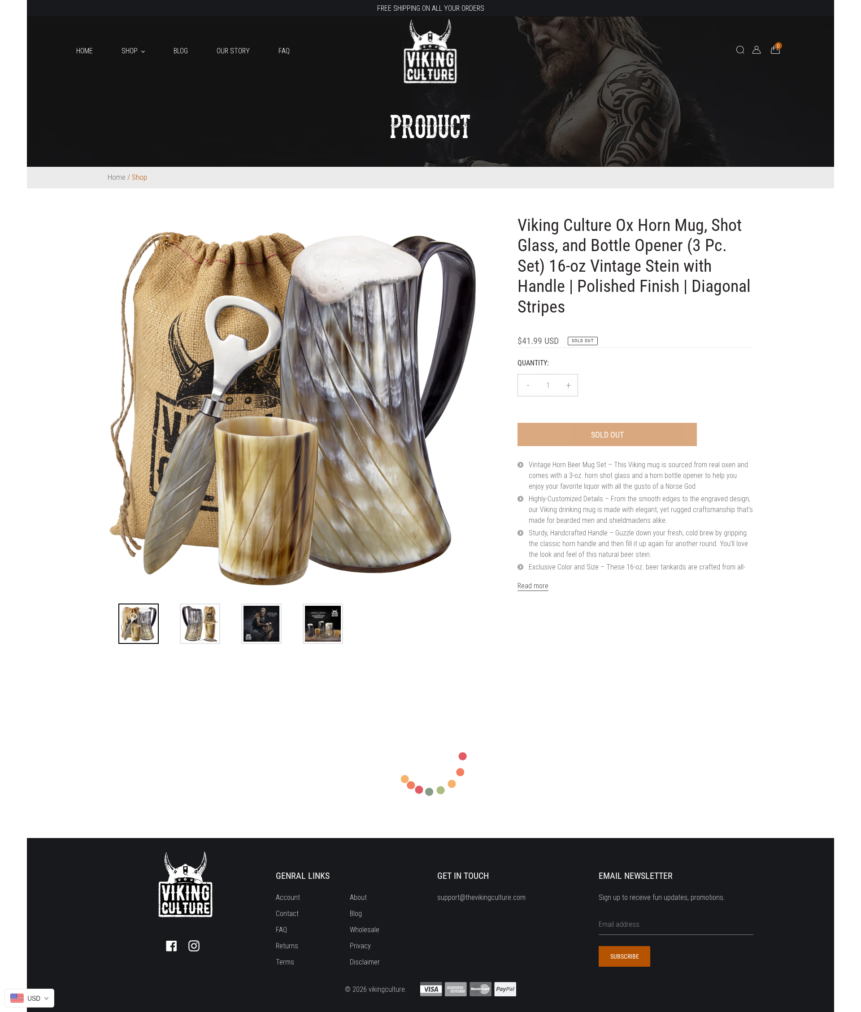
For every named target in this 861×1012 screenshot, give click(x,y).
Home (117, 177)
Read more (532, 586)
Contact (287, 913)
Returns (287, 946)
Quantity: (533, 363)
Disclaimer (365, 962)
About (358, 897)
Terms (285, 962)
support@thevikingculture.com (481, 897)
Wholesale (364, 929)
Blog (356, 913)
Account (288, 897)
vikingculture (387, 989)
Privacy (360, 946)
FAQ (281, 929)
